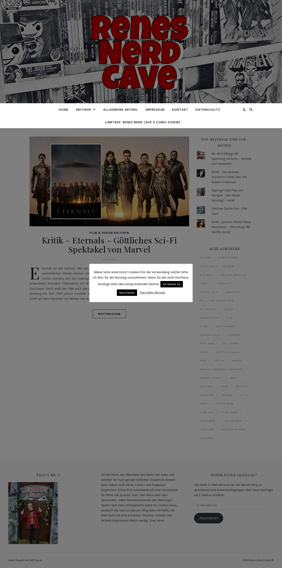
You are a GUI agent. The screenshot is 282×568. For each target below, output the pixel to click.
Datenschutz (208, 109)
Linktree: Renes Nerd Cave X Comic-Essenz (142, 122)
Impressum (155, 109)
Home (64, 109)
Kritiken (83, 109)
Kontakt (180, 109)
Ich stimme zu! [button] (171, 284)
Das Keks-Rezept (152, 292)
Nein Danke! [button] (127, 292)
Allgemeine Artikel (120, 109)
